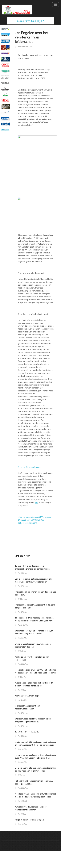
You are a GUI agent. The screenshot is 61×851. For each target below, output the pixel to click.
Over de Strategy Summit (29, 467)
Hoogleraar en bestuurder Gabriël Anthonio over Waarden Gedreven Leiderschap (35, 756)
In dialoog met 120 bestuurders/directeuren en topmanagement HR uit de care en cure (35, 743)
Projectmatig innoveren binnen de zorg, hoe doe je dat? (35, 593)
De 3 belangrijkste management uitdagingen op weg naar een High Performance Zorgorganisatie (36, 771)
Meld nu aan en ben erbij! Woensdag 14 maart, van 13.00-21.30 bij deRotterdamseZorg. (34, 520)
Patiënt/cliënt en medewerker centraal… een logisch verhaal (34, 782)
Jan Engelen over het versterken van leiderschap (32, 658)
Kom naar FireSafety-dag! (27, 696)
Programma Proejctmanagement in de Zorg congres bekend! (35, 606)
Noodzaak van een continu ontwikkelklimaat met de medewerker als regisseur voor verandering (35, 797)
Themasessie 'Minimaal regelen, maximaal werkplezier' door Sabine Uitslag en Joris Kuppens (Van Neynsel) (34, 621)
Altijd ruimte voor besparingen (29, 820)
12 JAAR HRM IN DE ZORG (27, 732)
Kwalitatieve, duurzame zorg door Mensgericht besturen (30, 808)
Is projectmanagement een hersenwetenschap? (27, 707)
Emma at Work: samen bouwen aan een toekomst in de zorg (33, 645)
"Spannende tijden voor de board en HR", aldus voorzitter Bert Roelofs (34, 684)
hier (36, 502)
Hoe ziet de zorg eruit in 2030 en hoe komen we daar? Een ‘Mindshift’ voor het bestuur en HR (36, 673)
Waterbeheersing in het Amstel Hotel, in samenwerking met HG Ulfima (34, 632)
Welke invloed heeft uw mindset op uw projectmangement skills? (33, 720)
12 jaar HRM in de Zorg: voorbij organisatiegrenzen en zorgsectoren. (32, 567)
